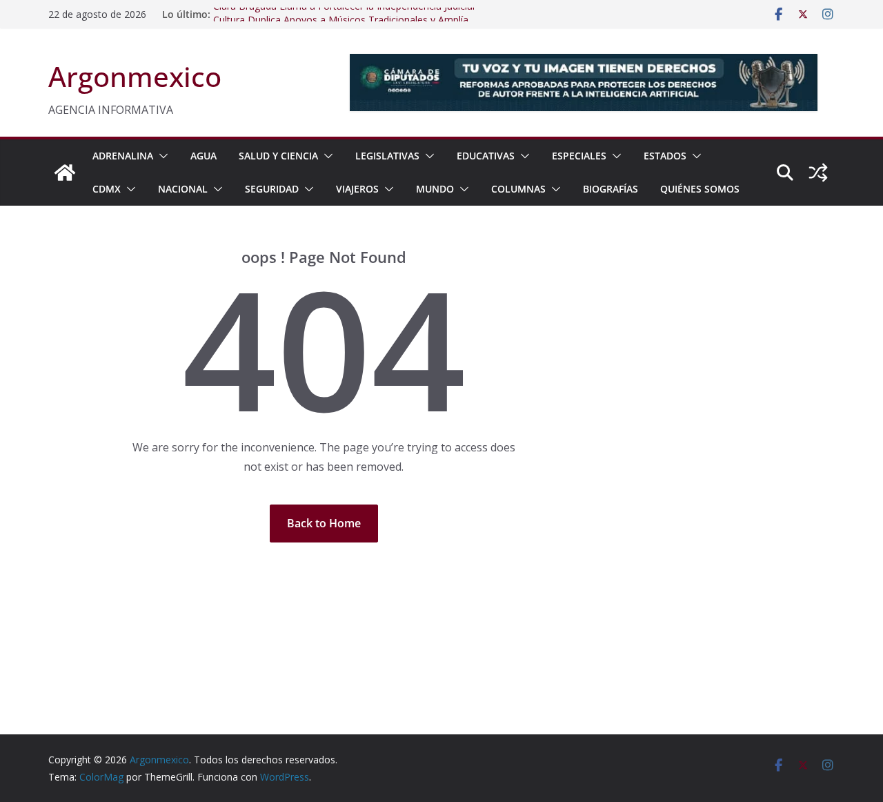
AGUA (203, 155)
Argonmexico (134, 76)
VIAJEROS (357, 188)
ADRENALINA (122, 155)
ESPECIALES (579, 155)
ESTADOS (665, 155)
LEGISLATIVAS (387, 155)
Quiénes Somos (700, 188)
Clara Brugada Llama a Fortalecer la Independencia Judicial (344, 10)
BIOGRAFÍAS (610, 188)
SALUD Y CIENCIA (278, 155)
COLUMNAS (518, 188)
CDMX (106, 188)
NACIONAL (183, 188)
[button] (160, 156)
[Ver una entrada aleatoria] (818, 172)
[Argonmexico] (64, 172)
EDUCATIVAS (486, 155)
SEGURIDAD (272, 188)
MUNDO (435, 188)
